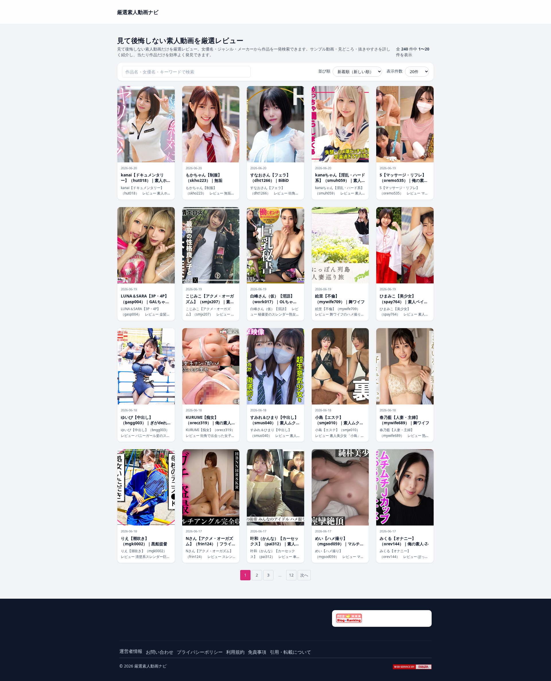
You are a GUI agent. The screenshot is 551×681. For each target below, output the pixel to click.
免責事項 (257, 652)
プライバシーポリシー (200, 652)
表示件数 (395, 71)
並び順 (324, 71)
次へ (304, 575)
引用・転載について (290, 652)
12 (291, 575)
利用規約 (235, 652)
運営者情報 (130, 651)
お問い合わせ (159, 652)
